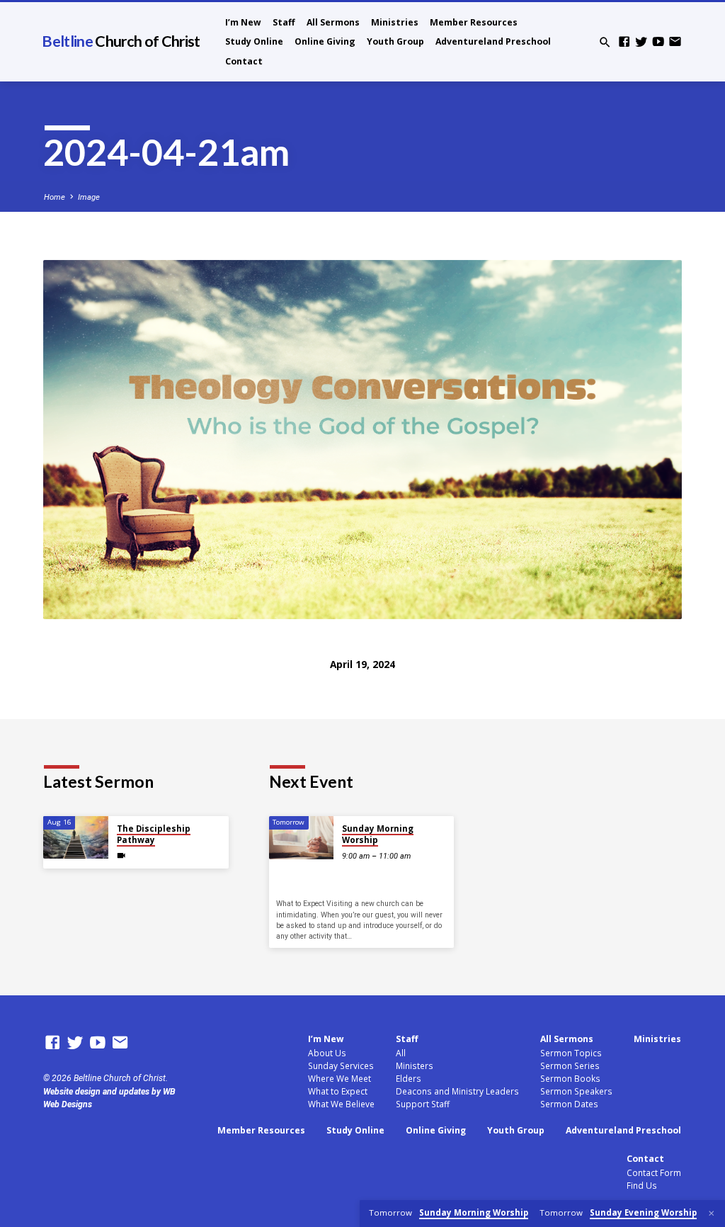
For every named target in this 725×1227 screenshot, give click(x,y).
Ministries (394, 22)
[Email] (675, 42)
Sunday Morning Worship (377, 834)
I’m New (243, 22)
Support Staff (423, 1103)
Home (54, 197)
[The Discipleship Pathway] (75, 837)
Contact (244, 61)
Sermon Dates (569, 1103)
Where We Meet (339, 1078)
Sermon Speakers (576, 1091)
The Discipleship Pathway (153, 834)
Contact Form (654, 1172)
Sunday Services (341, 1065)
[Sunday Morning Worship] (301, 837)
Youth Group (395, 41)
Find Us (642, 1185)
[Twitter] (641, 42)
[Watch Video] (121, 855)
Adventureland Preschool (493, 41)
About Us (327, 1052)
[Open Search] (605, 43)
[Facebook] (624, 42)
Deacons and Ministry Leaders (457, 1091)
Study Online (254, 41)
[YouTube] (658, 42)
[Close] (711, 1213)
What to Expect (337, 1091)
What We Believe (341, 1103)
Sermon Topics (571, 1052)
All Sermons (333, 22)
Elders (408, 1078)
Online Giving (325, 41)
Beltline (121, 41)
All (401, 1052)
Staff (284, 22)
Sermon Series (570, 1065)
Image (89, 197)
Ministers (414, 1065)
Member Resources (474, 22)
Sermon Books (570, 1078)
